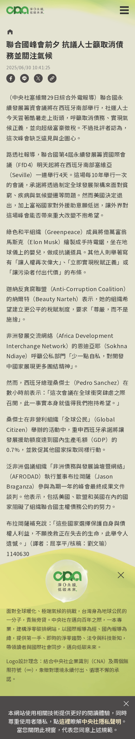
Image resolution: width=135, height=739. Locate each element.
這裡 (64, 721)
